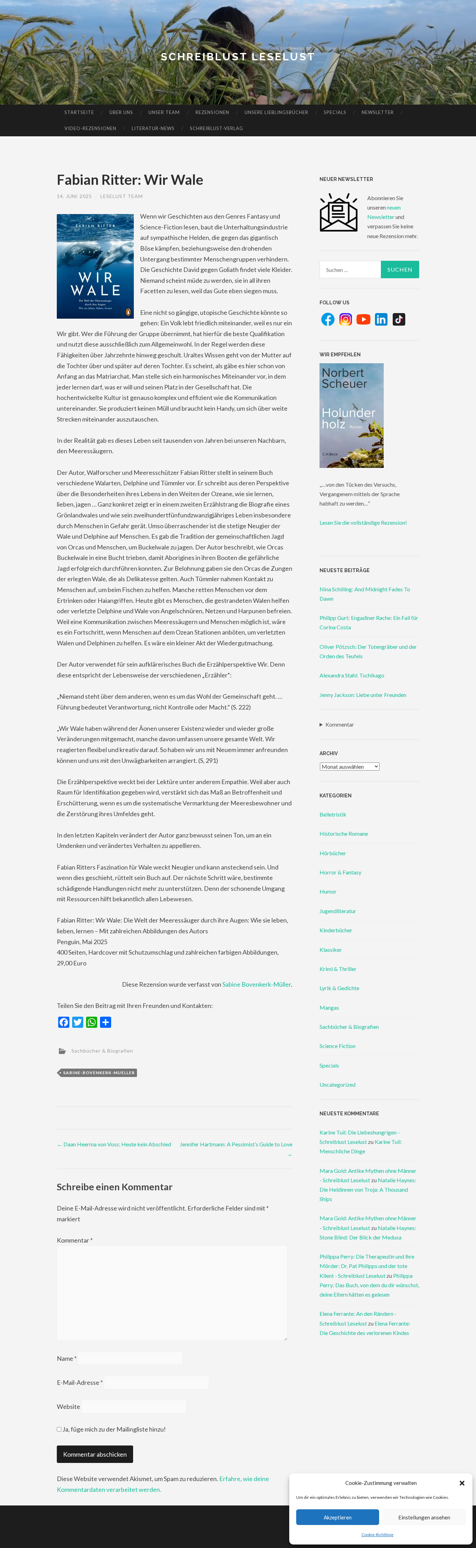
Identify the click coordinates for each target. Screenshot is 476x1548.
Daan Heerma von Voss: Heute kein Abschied (114, 1144)
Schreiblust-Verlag (216, 128)
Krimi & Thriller (338, 968)
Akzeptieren (338, 1517)
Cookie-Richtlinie (377, 1534)
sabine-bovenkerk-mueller (99, 1072)
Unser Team (164, 112)
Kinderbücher (336, 930)
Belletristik (333, 814)
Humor (328, 891)
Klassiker (331, 949)
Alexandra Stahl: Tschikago (352, 675)
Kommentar (75, 1240)
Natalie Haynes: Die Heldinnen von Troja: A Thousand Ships (368, 1189)
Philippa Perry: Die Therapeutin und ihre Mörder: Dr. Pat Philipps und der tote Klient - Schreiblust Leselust (367, 1265)
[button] (462, 1483)
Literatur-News (153, 128)
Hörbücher (333, 853)
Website (68, 1406)
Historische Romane (344, 833)
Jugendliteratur (338, 911)
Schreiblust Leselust (238, 57)
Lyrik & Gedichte (339, 988)
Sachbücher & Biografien (102, 1050)
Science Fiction (337, 1045)
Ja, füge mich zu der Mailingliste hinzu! (113, 1429)
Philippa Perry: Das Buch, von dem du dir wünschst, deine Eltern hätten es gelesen (369, 1285)
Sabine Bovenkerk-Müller (256, 984)
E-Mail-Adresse (80, 1382)
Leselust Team (121, 196)
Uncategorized (337, 1084)
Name (67, 1358)
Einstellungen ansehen (424, 1517)
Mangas (329, 1007)
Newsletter (378, 112)
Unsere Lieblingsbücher (276, 112)
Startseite (79, 112)
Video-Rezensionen (90, 128)
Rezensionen (212, 112)
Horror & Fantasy (340, 872)
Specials (335, 112)
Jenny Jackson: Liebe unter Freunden (363, 694)
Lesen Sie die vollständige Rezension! (363, 522)
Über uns (121, 112)
